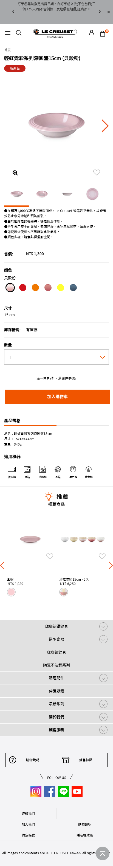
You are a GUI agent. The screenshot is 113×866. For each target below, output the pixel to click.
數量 (8, 345)
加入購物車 (57, 397)
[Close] (108, 12)
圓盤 (10, 579)
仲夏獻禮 (56, 691)
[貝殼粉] (10, 288)
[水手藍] (73, 288)
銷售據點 (85, 760)
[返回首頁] (102, 853)
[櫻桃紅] (22, 288)
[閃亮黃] (60, 288)
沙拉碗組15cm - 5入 (74, 579)
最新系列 (56, 704)
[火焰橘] (35, 288)
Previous (13, 12)
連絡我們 (28, 813)
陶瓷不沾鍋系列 (56, 665)
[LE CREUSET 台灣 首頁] (55, 33)
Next (100, 12)
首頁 (7, 50)
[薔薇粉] (47, 288)
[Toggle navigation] (7, 33)
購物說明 (32, 760)
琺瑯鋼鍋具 (56, 652)
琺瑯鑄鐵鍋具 (56, 626)
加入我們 (28, 824)
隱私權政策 (85, 835)
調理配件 (56, 678)
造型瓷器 (56, 639)
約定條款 (28, 835)
